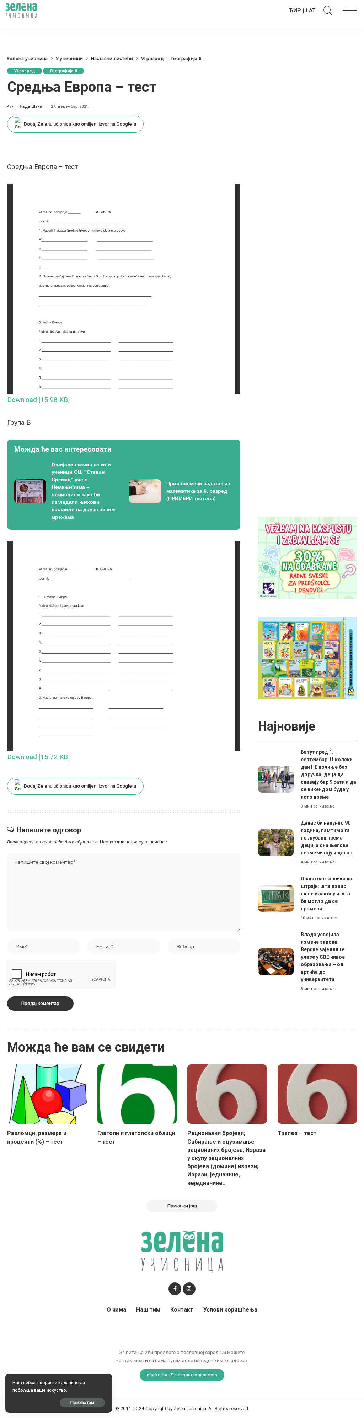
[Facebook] (174, 1288)
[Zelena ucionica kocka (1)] (307, 557)
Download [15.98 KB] (38, 400)
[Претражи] (326, 10)
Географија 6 (63, 71)
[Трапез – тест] (317, 1094)
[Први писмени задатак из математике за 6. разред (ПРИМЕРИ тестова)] (181, 491)
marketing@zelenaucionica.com (182, 1374)
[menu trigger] (348, 10)
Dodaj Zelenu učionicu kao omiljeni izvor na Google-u (80, 124)
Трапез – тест (297, 1133)
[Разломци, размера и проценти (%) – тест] (47, 1094)
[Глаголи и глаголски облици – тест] (137, 1094)
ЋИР (295, 10)
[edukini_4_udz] (307, 657)
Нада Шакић (32, 107)
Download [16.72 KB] (38, 757)
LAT (310, 10)
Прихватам (82, 1402)
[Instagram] (189, 1288)
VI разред (24, 71)
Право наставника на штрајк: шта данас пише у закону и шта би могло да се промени (326, 893)
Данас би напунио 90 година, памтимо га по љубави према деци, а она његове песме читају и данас (326, 838)
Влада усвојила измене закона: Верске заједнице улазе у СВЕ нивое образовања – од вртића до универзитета (323, 957)
